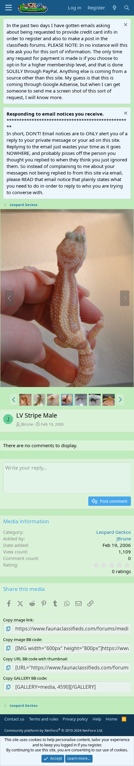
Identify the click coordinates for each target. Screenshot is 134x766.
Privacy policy (75, 719)
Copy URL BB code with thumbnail (35, 659)
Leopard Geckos (113, 532)
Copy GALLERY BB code (24, 678)
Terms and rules (43, 719)
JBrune (27, 424)
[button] (13, 400)
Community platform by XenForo (53, 730)
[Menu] (8, 8)
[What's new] (114, 7)
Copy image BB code (22, 639)
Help (97, 719)
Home (111, 719)
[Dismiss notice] (124, 25)
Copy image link (18, 620)
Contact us (14, 719)
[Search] (127, 7)
